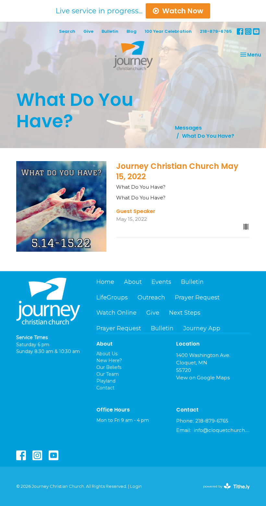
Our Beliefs (108, 367)
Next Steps (184, 312)
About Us (106, 354)
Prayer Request (197, 297)
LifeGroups (112, 297)
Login (136, 486)
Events (161, 281)
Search (67, 31)
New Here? (109, 360)
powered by (223, 492)
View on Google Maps (203, 377)
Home (105, 281)
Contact (105, 388)
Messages (188, 128)
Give (88, 31)
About (133, 281)
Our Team (107, 374)
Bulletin (110, 31)
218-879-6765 (216, 31)
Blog (132, 31)
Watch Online (116, 312)
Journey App (201, 328)
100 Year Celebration (168, 31)
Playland (105, 381)
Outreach (151, 297)
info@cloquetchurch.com (222, 430)
